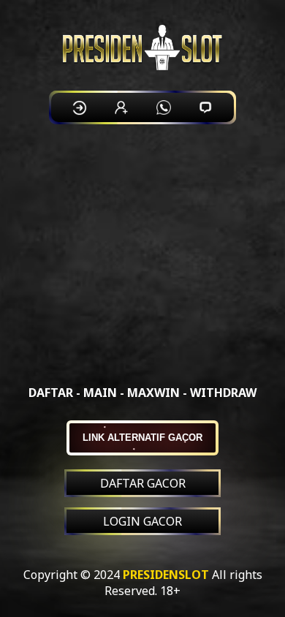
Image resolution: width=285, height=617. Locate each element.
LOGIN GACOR (142, 521)
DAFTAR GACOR (143, 483)
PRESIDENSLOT (166, 575)
